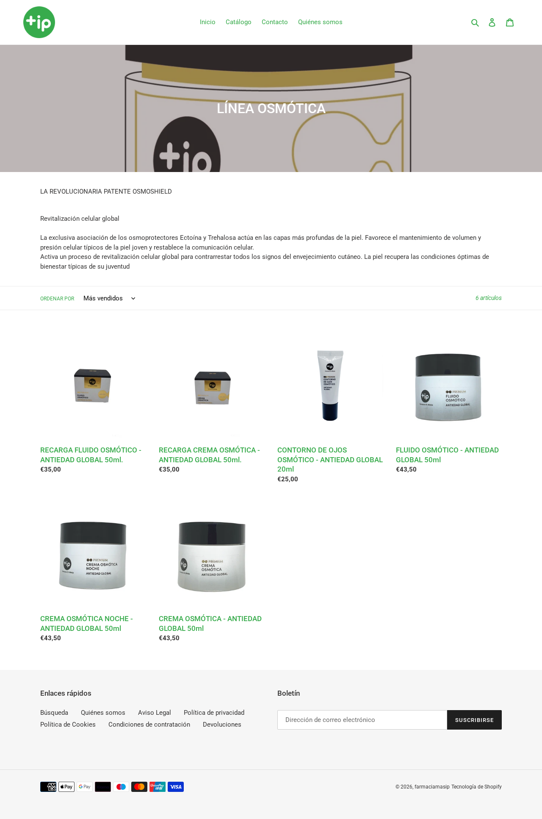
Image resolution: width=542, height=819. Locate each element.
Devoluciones (222, 724)
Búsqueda (54, 712)
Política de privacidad (214, 712)
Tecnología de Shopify (476, 787)
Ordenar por (57, 299)
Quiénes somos (103, 712)
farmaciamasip (432, 787)
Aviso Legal (154, 712)
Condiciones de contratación (149, 724)
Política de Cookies (68, 724)
